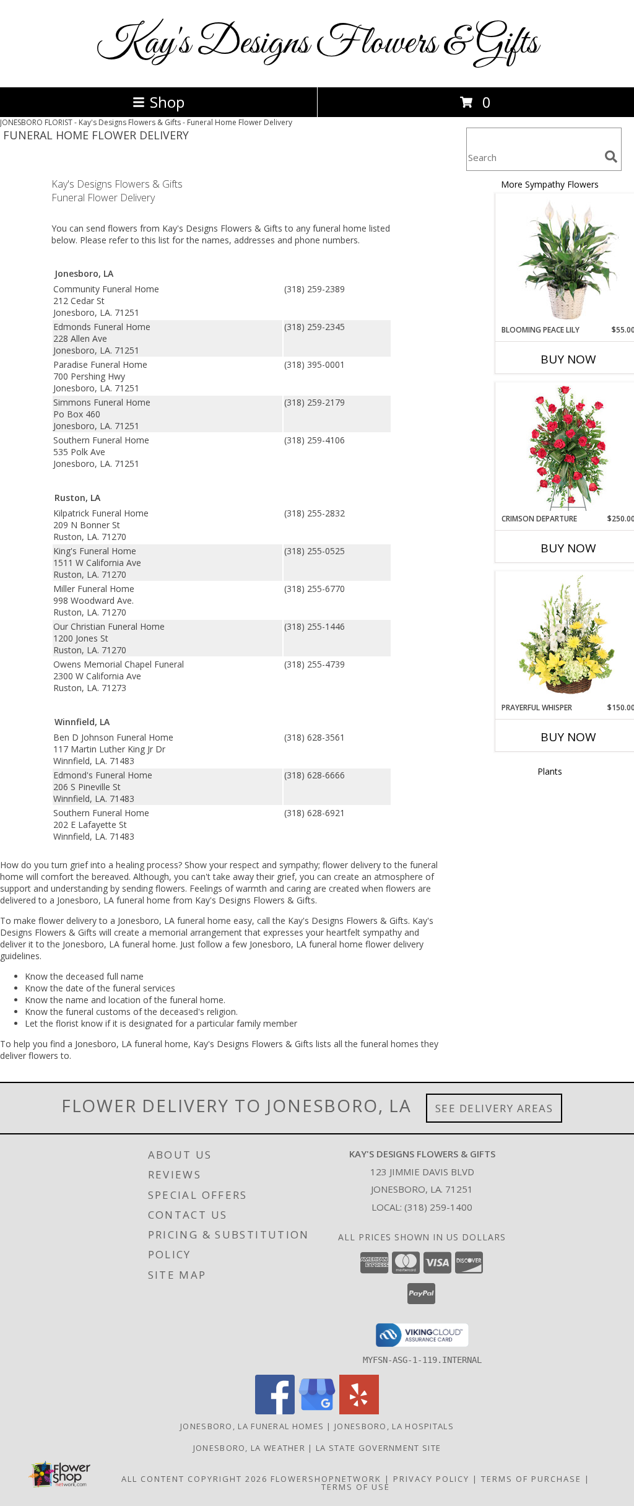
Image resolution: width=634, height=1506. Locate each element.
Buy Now (568, 359)
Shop (167, 102)
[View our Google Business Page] (317, 1411)
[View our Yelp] (359, 1411)
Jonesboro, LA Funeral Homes (252, 1426)
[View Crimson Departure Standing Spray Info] (568, 448)
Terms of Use (355, 1486)
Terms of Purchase (531, 1478)
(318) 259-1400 (438, 1207)
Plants (549, 771)
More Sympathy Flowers (550, 184)
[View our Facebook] (275, 1411)
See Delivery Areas (494, 1108)
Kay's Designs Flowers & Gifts (317, 44)
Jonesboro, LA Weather (249, 1447)
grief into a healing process (124, 865)
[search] (611, 156)
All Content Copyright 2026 (194, 1478)
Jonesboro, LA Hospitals (394, 1426)
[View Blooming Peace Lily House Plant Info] (568, 259)
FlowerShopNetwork (326, 1478)
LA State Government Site (378, 1447)
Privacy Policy (431, 1478)
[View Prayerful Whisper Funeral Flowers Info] (568, 637)
